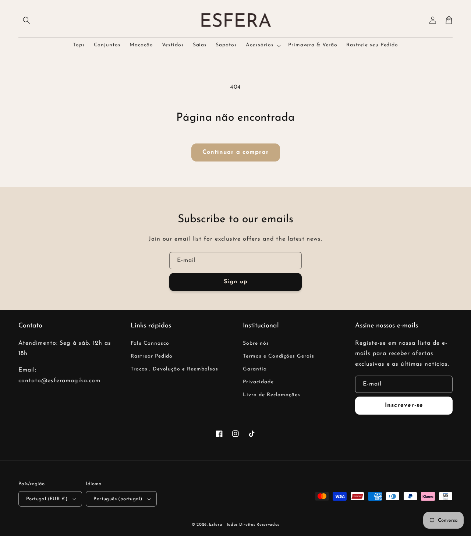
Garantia (255, 369)
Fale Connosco (150, 343)
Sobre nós (256, 343)
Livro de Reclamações (271, 395)
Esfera (216, 525)
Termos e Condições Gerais (278, 356)
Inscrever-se (404, 405)
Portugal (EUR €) (46, 499)
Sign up (236, 282)
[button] (26, 20)
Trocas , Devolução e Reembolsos (174, 369)
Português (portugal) (117, 499)
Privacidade (258, 382)
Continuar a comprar (235, 152)
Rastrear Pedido (152, 356)
